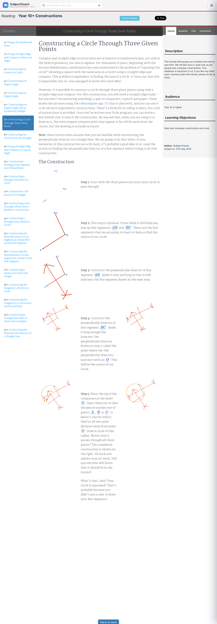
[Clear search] (99, 5)
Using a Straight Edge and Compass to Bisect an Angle (18, 57)
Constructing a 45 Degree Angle (15, 94)
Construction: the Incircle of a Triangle (16, 193)
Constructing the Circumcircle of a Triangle (18, 136)
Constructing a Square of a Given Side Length (16, 273)
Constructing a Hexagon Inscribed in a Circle (16, 180)
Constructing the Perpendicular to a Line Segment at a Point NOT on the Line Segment (17, 238)
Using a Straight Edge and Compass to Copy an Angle (17, 150)
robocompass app (91, 103)
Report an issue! (108, 622)
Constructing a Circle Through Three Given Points (17, 123)
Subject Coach (181, 145)
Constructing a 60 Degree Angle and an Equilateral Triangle (15, 108)
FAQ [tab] (193, 31)
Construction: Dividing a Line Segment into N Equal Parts (17, 165)
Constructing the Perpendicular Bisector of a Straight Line (17, 333)
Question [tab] (183, 31)
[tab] (205, 31)
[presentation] (114, 228)
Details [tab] (171, 31)
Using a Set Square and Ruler (18, 44)
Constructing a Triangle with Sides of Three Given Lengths (15, 318)
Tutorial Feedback (130, 18)
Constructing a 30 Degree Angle (15, 82)
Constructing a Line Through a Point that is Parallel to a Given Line (17, 207)
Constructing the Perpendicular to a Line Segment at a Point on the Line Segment (18, 256)
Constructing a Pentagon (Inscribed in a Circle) (17, 221)
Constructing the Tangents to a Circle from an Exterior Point (17, 303)
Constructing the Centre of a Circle (15, 71)
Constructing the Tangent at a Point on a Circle (16, 288)
